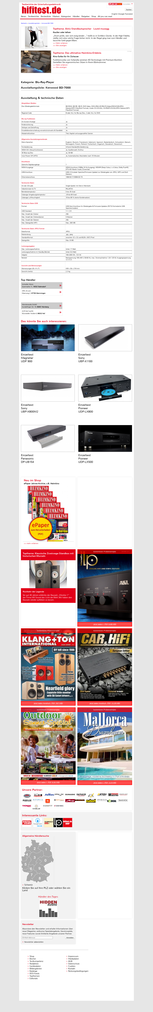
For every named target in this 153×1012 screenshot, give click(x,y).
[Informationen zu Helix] (27, 801)
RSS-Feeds (34, 973)
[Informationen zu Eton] (102, 795)
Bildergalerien (36, 968)
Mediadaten (73, 958)
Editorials (34, 978)
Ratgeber (85, 16)
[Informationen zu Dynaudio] (70, 795)
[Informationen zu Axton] (49, 795)
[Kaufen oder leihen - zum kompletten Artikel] (37, 37)
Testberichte (33, 16)
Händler (76, 16)
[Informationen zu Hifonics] (38, 801)
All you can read (105, 16)
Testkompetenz (36, 961)
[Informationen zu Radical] (112, 801)
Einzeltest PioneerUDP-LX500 (85, 458)
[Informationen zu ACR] (27, 795)
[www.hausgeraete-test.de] (37, 829)
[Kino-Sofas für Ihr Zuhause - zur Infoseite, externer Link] (37, 62)
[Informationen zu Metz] (70, 801)
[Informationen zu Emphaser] (81, 795)
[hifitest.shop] (67, 829)
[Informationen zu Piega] (102, 801)
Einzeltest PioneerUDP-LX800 (85, 408)
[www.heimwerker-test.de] (48, 829)
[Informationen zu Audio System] (38, 795)
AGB (70, 961)
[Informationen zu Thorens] (27, 807)
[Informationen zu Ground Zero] (123, 795)
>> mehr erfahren (31, 543)
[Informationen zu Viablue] (36, 807)
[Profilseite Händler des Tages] (48, 916)
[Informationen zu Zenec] (59, 807)
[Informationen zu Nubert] (91, 801)
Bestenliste (46, 16)
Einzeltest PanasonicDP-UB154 (27, 458)
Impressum (73, 956)
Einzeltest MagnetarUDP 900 (27, 358)
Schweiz (28, 884)
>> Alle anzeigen (60, 45)
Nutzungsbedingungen (78, 971)
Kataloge (33, 971)
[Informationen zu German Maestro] (113, 795)
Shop (93, 16)
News (23, 16)
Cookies (71, 966)
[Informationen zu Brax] (59, 795)
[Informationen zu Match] (59, 801)
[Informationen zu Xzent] (48, 807)
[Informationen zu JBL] (48, 801)
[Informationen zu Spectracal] (123, 801)
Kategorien (66, 16)
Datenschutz (73, 963)
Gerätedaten (35, 966)
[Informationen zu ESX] (91, 795)
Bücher (33, 958)
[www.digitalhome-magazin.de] (26, 829)
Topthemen (35, 976)
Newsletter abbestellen (33, 942)
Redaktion (34, 963)
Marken (56, 16)
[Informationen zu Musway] (80, 801)
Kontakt (71, 968)
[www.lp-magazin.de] (58, 829)
